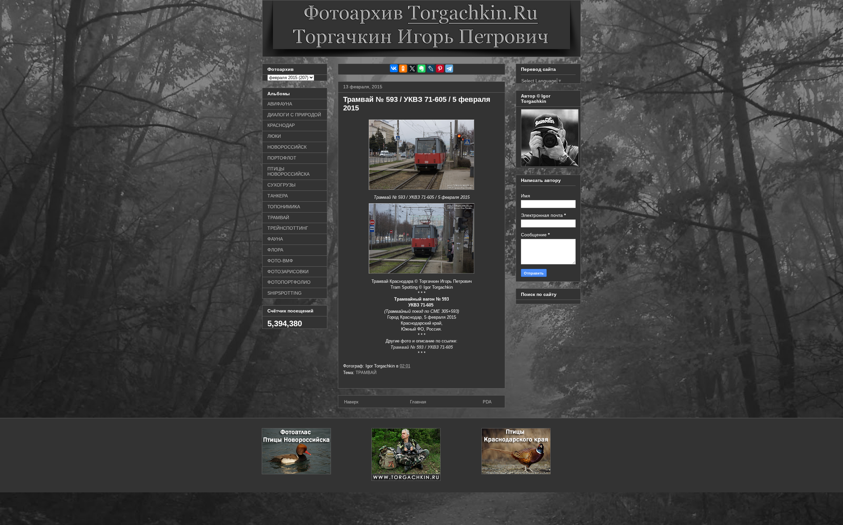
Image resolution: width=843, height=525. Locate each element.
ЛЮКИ (274, 136)
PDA (487, 401)
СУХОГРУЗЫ (281, 185)
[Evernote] (421, 69)
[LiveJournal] (431, 69)
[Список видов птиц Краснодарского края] (516, 472)
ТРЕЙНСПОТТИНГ (287, 228)
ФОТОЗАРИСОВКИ (288, 271)
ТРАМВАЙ (366, 372)
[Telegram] (449, 69)
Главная (418, 401)
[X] (412, 69)
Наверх (351, 401)
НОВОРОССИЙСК (287, 147)
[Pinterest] (440, 69)
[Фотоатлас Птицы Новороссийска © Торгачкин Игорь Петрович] (296, 472)
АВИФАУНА (279, 103)
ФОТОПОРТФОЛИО (289, 282)
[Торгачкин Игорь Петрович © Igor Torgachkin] (550, 165)
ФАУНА (275, 239)
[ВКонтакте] (394, 68)
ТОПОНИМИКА (283, 206)
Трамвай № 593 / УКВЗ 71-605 (422, 347)
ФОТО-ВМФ (280, 260)
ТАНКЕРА (277, 195)
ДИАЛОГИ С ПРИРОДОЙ (294, 114)
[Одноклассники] (403, 69)
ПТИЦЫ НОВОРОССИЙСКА (288, 171)
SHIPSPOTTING (284, 293)
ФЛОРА (275, 249)
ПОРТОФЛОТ (281, 157)
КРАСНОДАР (281, 125)
